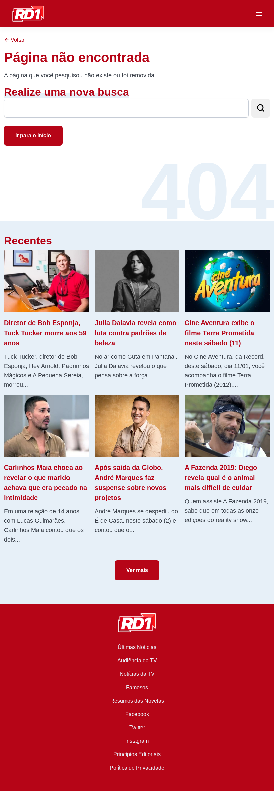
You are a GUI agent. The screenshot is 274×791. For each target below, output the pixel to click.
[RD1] (28, 13)
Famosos (137, 687)
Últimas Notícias (137, 647)
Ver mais (137, 570)
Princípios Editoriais (137, 754)
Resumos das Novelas (137, 701)
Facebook (137, 714)
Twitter (137, 727)
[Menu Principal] (259, 13)
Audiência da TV (137, 660)
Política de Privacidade (137, 768)
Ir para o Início (33, 135)
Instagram (137, 741)
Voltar (16, 40)
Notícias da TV (137, 674)
